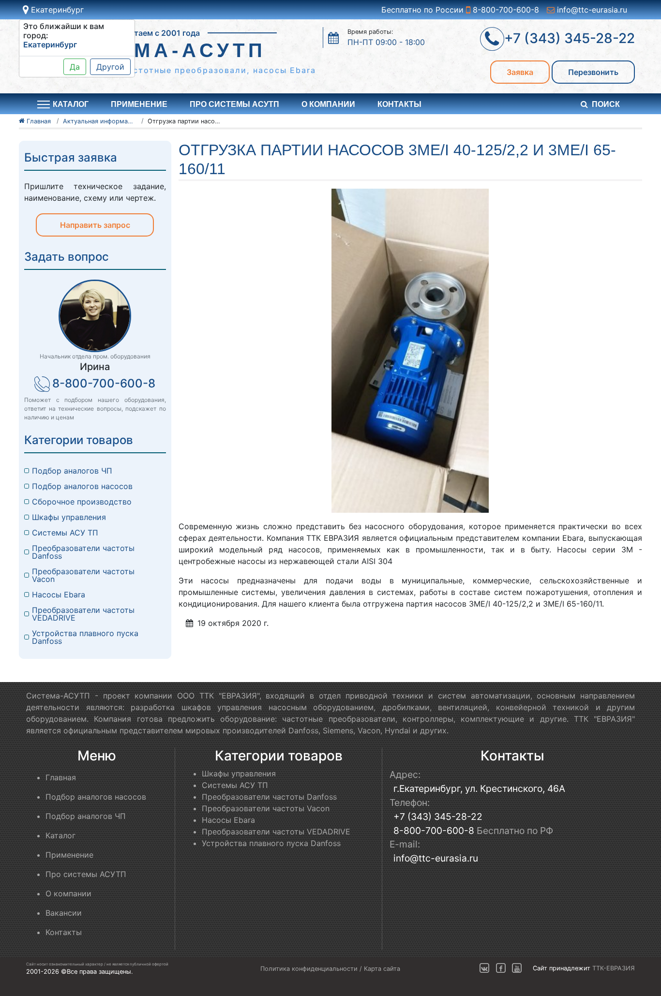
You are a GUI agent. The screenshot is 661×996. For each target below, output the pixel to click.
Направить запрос (95, 225)
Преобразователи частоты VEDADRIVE (83, 614)
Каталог (60, 835)
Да (75, 67)
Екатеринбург (56, 10)
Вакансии (63, 913)
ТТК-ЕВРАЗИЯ (613, 968)
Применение (139, 104)
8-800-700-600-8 (504, 10)
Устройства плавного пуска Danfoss (85, 637)
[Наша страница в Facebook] (501, 968)
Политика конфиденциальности (309, 968)
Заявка (520, 72)
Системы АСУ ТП (65, 532)
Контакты (399, 104)
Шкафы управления (69, 517)
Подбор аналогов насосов (82, 486)
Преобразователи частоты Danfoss (83, 552)
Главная (60, 777)
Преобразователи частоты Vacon (83, 575)
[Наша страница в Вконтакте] (484, 968)
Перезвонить (593, 72)
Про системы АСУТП (234, 104)
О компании (328, 104)
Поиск (606, 104)
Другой (110, 67)
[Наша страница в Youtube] (517, 968)
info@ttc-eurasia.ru (591, 10)
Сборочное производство (82, 501)
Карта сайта (382, 968)
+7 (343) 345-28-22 (437, 816)
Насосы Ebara (58, 594)
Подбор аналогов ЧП (72, 471)
